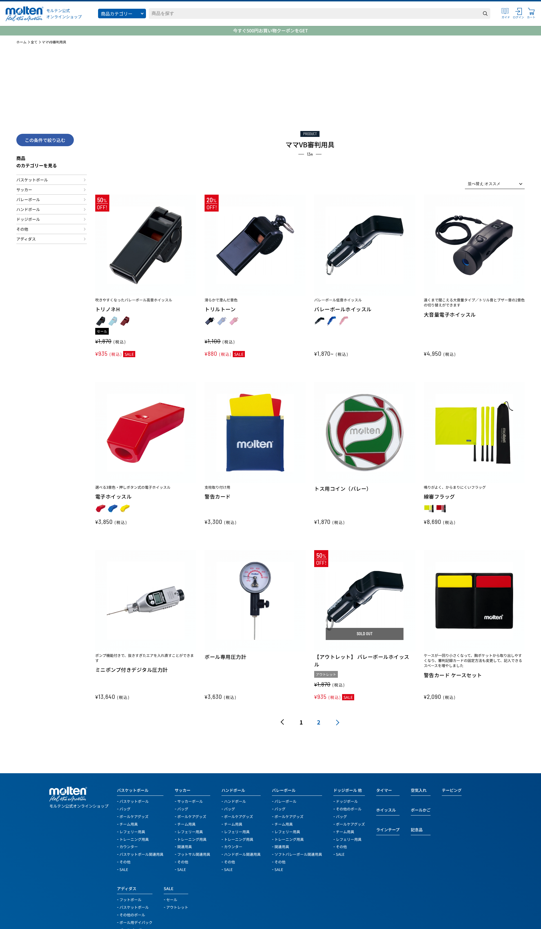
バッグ (124, 808)
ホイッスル (386, 810)
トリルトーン (220, 309)
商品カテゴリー (116, 13)
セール (171, 899)
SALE (123, 869)
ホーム (21, 42)
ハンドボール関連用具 (242, 854)
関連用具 (184, 846)
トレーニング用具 (134, 839)
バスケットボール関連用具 (141, 854)
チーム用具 (128, 823)
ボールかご (421, 810)
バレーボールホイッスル (343, 309)
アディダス (26, 239)
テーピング (452, 790)
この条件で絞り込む (45, 140)
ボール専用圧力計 (225, 656)
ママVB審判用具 (54, 42)
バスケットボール (32, 180)
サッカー (24, 189)
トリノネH (107, 309)
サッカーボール (190, 801)
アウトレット (177, 906)
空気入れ (419, 790)
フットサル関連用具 (193, 854)
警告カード (218, 496)
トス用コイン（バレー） (343, 488)
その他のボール (349, 808)
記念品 (417, 830)
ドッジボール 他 (347, 790)
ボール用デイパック (135, 922)
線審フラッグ (439, 496)
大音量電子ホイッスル (450, 314)
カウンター (128, 846)
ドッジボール (28, 219)
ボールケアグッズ (133, 816)
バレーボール (28, 199)
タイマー (384, 790)
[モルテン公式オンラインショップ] (24, 13)
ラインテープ (388, 830)
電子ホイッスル (113, 496)
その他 (22, 229)
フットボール (130, 899)
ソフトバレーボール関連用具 (298, 854)
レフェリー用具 (132, 831)
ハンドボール (28, 209)
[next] (336, 722)
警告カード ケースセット (453, 675)
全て (34, 42)
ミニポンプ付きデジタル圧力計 (131, 669)
